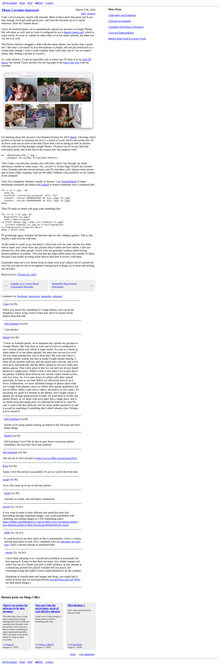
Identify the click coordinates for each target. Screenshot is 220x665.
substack (57, 296)
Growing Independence (121, 32)
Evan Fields (76, 644)
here (73, 137)
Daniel (6, 337)
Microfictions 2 (76, 605)
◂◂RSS (39, 3)
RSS (30, 3)
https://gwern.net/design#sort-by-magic (48, 524)
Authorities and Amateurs (122, 15)
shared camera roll (74, 32)
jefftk (7, 532)
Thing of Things (46, 644)
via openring (87, 654)
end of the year (71, 62)
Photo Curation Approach (20, 10)
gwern (6, 506)
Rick (5, 465)
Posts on (10, 644)
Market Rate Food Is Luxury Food (127, 38)
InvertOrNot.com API (62, 579)
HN (77, 579)
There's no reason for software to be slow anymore (15, 608)
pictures (91, 13)
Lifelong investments (119, 21)
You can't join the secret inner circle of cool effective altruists (47, 608)
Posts (22, 3)
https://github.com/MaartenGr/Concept (24, 521)
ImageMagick (69, 181)
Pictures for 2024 (27, 274)
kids (83, 13)
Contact (49, 3)
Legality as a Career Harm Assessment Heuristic (22, 285)
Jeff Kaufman (9, 3)
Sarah (6, 479)
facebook (22, 296)
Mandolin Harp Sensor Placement (72, 285)
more (73, 654)
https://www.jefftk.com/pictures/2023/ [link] (56, 458)
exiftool (45, 184)
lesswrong (34, 296)
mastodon (46, 296)
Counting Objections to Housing (126, 26)
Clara (6, 303)
